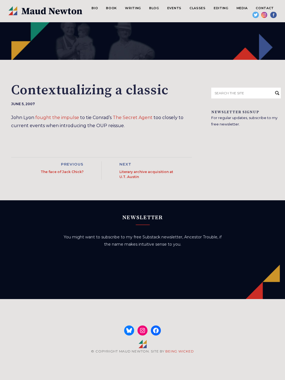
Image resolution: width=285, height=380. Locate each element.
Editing (221, 8)
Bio (95, 8)
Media (242, 8)
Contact (265, 8)
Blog (154, 8)
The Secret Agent (133, 117)
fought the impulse (57, 117)
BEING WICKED (179, 351)
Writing (133, 8)
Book (111, 8)
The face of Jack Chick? (62, 172)
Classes (198, 8)
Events (174, 8)
